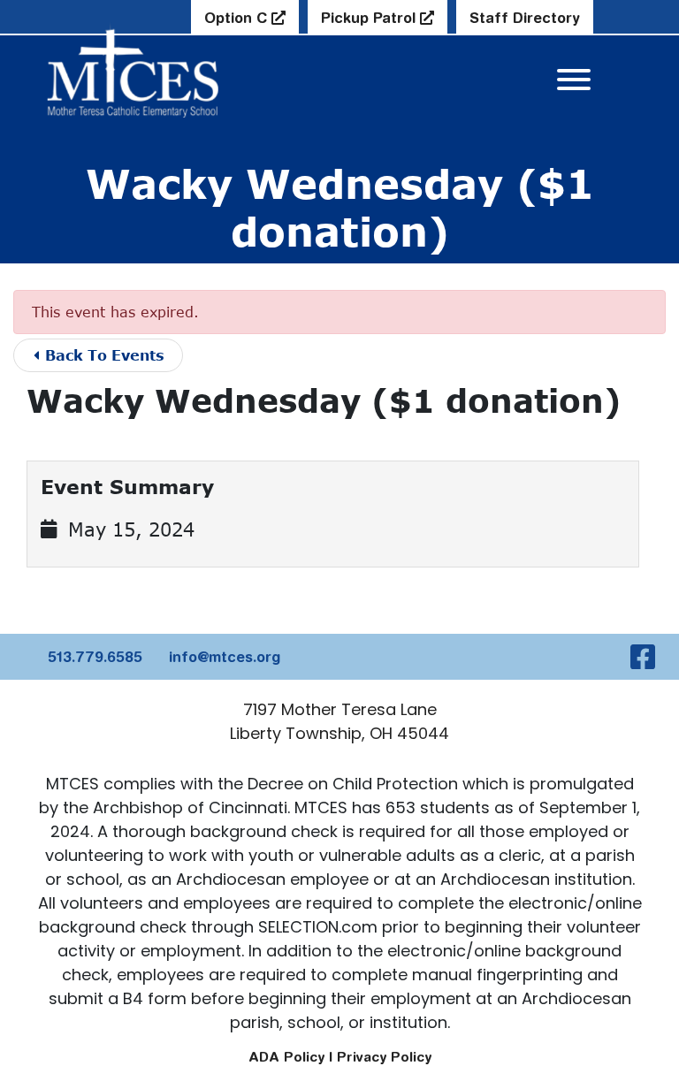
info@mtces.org (224, 657)
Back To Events (102, 354)
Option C (237, 18)
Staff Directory (524, 18)
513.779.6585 (95, 657)
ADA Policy (286, 1056)
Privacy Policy (384, 1056)
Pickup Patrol (370, 18)
